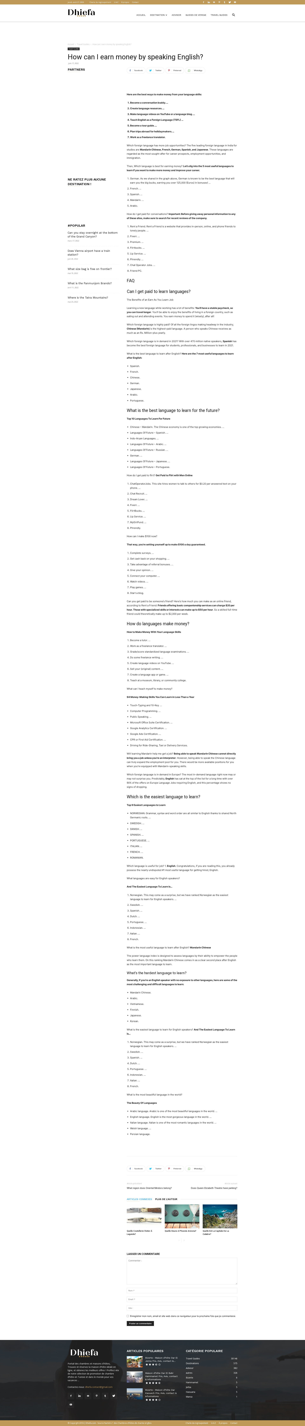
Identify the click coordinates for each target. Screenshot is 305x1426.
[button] (233, 15)
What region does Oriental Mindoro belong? (149, 1188)
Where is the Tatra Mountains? (88, 297)
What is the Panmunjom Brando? (90, 283)
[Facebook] (203, 2)
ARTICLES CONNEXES (139, 1199)
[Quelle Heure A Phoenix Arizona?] (182, 1216)
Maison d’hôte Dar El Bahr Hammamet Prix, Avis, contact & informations (161, 1376)
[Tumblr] (224, 2)
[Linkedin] (208, 2)
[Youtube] (235, 2)
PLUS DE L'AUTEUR (166, 1199)
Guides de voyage (196, 15)
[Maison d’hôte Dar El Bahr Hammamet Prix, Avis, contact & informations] (135, 1377)
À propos (125, 2)
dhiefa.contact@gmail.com (98, 1386)
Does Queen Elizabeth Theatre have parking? (214, 1188)
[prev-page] (179, 1240)
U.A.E (116, 2)
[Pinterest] (219, 2)
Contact (135, 2)
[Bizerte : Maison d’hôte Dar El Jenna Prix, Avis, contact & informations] (135, 1361)
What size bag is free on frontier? (90, 269)
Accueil (141, 15)
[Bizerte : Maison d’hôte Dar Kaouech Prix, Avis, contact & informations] (135, 1393)
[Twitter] (229, 2)
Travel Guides (219, 15)
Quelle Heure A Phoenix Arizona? (180, 1231)
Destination (157, 15)
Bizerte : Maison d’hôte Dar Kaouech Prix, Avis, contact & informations (161, 1393)
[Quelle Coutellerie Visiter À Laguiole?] (144, 1216)
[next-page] (184, 1240)
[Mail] (214, 2)
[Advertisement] (152, 32)
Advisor (176, 15)
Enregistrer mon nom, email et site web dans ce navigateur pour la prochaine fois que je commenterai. (183, 1316)
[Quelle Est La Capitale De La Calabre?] (220, 1216)
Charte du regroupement (100, 2)
